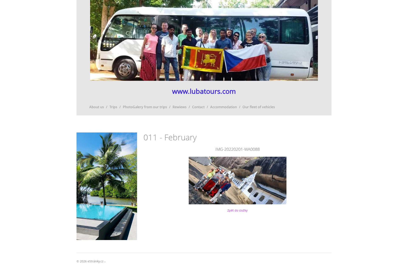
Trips (113, 107)
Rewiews (180, 107)
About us (96, 107)
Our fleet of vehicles (258, 107)
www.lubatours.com (204, 91)
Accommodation (223, 107)
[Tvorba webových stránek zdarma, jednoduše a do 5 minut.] (104, 261)
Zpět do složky (237, 210)
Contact (198, 107)
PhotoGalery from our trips (145, 107)
